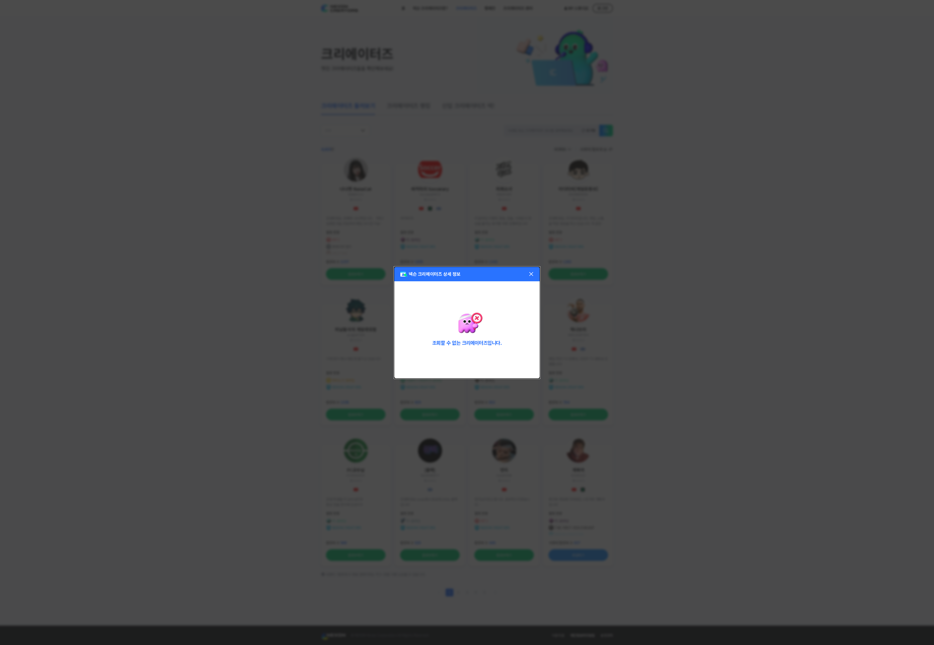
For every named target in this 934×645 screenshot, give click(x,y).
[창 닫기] (531, 274)
